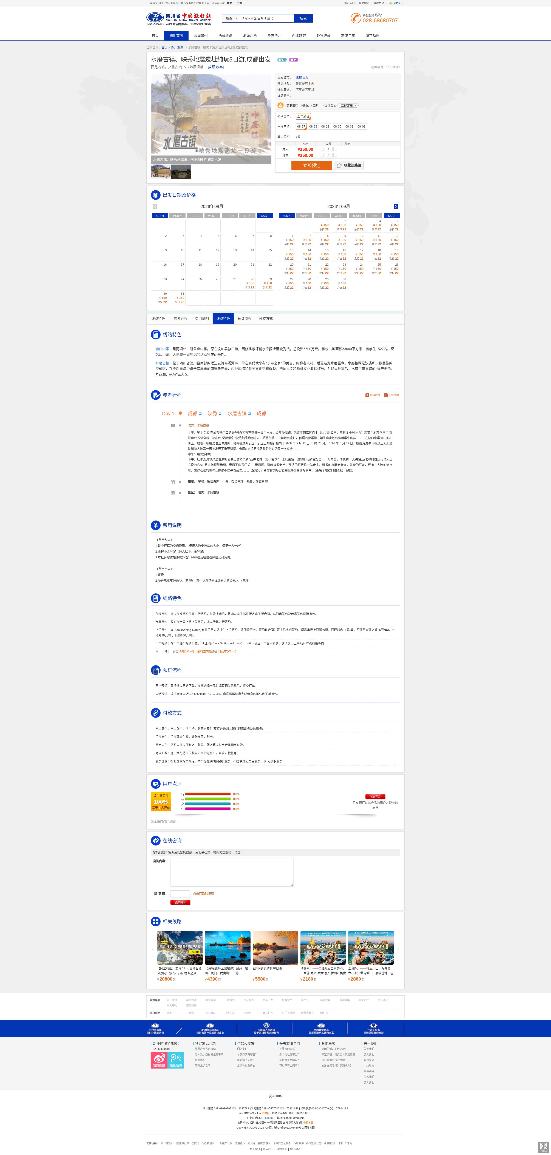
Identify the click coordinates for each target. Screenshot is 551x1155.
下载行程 (393, 395)
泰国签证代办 (314, 1143)
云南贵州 (201, 35)
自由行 (305, 1000)
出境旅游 (191, 1000)
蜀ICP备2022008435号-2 (289, 1127)
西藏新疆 (225, 35)
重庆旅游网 (264, 1143)
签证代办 (249, 1000)
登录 (229, 3)
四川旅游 (177, 47)
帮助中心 (364, 3)
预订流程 (244, 318)
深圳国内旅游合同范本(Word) (216, 651)
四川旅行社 (167, 1143)
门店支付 (242, 1048)
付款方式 (266, 318)
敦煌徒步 (240, 1143)
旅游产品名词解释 (205, 1048)
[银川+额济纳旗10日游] (228, 948)
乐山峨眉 (210, 1013)
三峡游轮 (229, 1000)
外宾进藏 (323, 35)
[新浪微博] (159, 1060)
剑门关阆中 (288, 1013)
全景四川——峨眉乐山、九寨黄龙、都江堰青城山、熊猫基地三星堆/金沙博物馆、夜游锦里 (323, 973)
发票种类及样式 (246, 1065)
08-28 (313, 126)
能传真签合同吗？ (289, 1060)
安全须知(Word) (183, 651)
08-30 (337, 126)
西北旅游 (299, 35)
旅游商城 (191, 1005)
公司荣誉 (369, 1060)
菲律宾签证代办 (282, 1143)
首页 (155, 35)
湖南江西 (250, 35)
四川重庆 (176, 35)
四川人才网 (345, 1143)
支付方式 (364, 1000)
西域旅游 (298, 1143)
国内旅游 (210, 1000)
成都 (169, 1013)
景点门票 (268, 1000)
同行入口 (349, 3)
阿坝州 (247, 1013)
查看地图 (308, 1122)
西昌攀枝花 (307, 1013)
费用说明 (202, 318)
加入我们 (369, 1054)
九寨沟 (190, 1013)
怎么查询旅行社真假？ (334, 1060)
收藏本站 (379, 3)
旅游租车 (200, 1060)
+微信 (397, 3)
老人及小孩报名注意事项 (209, 1054)
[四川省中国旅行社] (177, 19)
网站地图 (309, 1127)
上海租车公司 (224, 1143)
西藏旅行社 (330, 1143)
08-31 (349, 126)
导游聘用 (325, 1000)
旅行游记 (383, 1000)
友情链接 (369, 1071)
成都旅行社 (182, 1143)
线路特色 (158, 318)
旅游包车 (348, 35)
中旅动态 (369, 1065)
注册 (240, 3)
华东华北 (274, 35)
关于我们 (369, 1048)
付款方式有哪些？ (247, 1054)
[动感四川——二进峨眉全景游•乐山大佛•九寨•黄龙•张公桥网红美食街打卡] (275, 948)
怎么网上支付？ (246, 1060)
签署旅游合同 (202, 1065)
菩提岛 (195, 1143)
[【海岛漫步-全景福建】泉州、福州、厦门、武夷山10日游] (180, 948)
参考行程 (180, 318)
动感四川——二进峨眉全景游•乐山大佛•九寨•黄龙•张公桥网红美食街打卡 (275, 973)
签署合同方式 (287, 1048)
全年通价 (303, 116)
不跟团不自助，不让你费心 (319, 105)
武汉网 (251, 1143)
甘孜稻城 (229, 1013)
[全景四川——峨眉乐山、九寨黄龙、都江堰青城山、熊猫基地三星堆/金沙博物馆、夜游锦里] (323, 948)
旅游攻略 (344, 1000)
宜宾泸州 (268, 1013)
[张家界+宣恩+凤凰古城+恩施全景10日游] (371, 948)
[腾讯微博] (175, 1060)
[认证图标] (275, 1098)
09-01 (361, 126)
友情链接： (152, 1143)
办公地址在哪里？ (289, 1054)
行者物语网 (208, 1143)
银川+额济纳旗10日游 (219, 968)
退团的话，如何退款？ (334, 1048)
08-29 (325, 126)
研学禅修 (372, 35)
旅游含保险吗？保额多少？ (337, 1065)
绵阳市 (324, 1013)
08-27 (301, 126)
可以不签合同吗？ (289, 1065)
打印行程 (375, 395)
